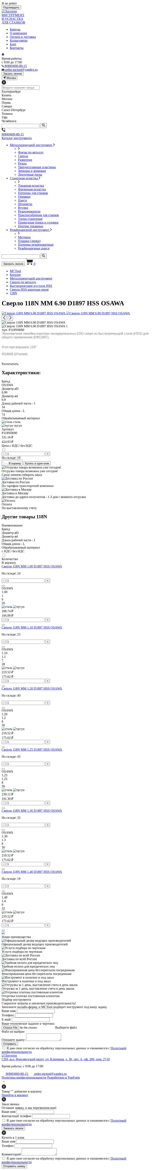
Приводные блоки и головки (38, 222)
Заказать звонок (13, 263)
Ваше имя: (9, 1011)
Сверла (23, 156)
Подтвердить (11, 7)
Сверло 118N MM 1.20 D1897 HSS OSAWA (32, 688)
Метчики (24, 237)
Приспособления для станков (38, 215)
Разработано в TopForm (63, 1077)
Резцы (22, 163)
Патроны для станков (33, 193)
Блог (13, 44)
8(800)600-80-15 (13, 134)
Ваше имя (8, 1111)
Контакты (17, 48)
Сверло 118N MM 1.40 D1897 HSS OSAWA (32, 871)
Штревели (25, 204)
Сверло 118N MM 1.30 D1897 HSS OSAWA (32, 810)
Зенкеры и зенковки (32, 171)
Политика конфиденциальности (24, 1077)
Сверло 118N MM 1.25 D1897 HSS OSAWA (32, 749)
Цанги (22, 200)
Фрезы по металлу (31, 152)
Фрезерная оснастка (32, 189)
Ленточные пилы (30, 174)
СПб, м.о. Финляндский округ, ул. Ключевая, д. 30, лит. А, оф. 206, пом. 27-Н (56, 1059)
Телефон (7, 1145)
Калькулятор (18, 40)
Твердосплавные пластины (37, 167)
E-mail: (6, 1019)
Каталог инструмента (17, 138)
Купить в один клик (37, 463)
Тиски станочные (30, 219)
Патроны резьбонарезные (36, 244)
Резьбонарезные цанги (33, 248)
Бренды (15, 29)
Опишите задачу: (13, 1040)
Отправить (9, 1043)
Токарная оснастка (31, 185)
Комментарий (11, 1154)
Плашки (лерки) (29, 241)
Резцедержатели (29, 211)
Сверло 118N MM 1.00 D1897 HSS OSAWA (32, 566)
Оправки (24, 196)
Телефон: (8, 1015)
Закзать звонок (12, 73)
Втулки (23, 207)
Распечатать (10, 364)
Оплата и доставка (23, 37)
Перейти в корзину (15, 1095)
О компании (18, 33)
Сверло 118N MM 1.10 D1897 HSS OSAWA (32, 627)
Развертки (25, 159)
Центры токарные (30, 226)
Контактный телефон (16, 1116)
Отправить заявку (14, 1166)
